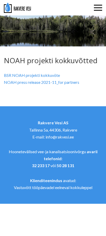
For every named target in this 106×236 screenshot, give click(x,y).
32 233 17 (41, 165)
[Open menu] (96, 8)
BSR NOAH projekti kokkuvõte (32, 75)
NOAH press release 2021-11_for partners (41, 82)
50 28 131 (65, 165)
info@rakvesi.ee (60, 136)
